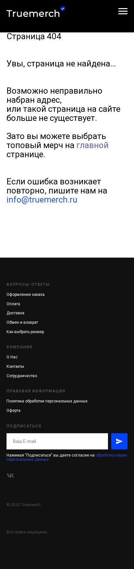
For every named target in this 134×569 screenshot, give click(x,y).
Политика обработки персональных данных (47, 401)
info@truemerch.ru (42, 199)
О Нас (12, 357)
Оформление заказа (26, 294)
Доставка (15, 313)
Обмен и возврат (22, 322)
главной (92, 145)
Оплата (13, 304)
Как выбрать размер (25, 332)
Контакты (15, 366)
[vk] (11, 475)
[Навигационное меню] (122, 11)
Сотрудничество (22, 376)
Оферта (13, 410)
